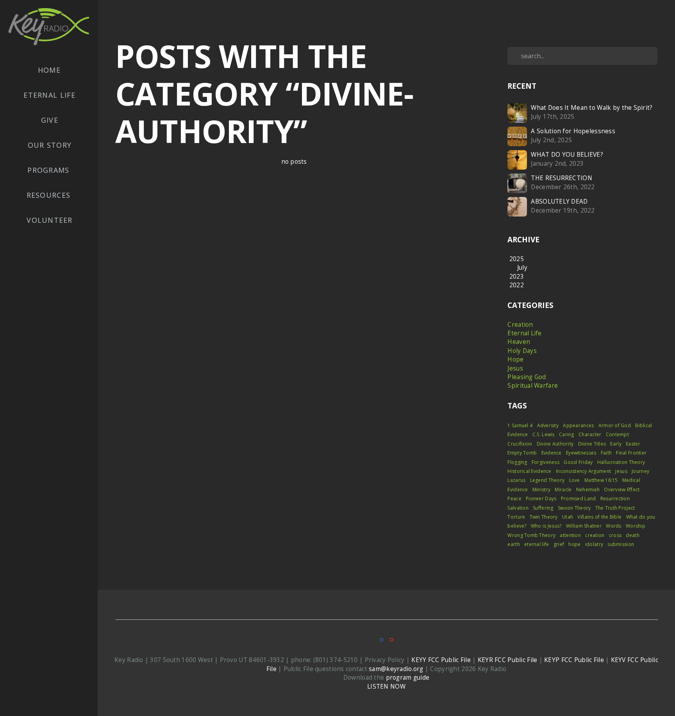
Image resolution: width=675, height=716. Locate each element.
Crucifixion (519, 443)
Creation (520, 324)
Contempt (617, 434)
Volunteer (49, 220)
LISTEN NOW (386, 686)
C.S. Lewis (543, 434)
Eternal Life (49, 95)
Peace (514, 498)
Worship (635, 526)
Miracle (563, 489)
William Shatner (584, 526)
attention (570, 535)
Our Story (49, 145)
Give (49, 120)
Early (615, 443)
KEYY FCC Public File (441, 660)
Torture (516, 517)
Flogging (517, 462)
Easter (633, 443)
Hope (515, 359)
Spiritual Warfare (532, 385)
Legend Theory (547, 480)
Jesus (515, 368)
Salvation (518, 508)
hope (574, 544)
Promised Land (578, 498)
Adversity (548, 425)
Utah (567, 517)
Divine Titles (592, 443)
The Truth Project (615, 508)
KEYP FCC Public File (574, 660)
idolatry (594, 544)
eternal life (536, 544)
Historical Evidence (529, 471)
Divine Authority (555, 443)
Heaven (518, 342)
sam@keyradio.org (396, 669)
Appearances (578, 425)
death (632, 535)
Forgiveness (545, 462)
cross (615, 535)
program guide (408, 677)
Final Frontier (631, 452)
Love (574, 480)
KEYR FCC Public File (508, 660)
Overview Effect (621, 489)
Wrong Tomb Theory (531, 535)
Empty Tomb (522, 452)
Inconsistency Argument (583, 471)
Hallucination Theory (621, 462)
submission (620, 544)
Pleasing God (526, 377)
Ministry (541, 489)
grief (559, 544)
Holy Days (522, 351)
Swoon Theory (574, 508)
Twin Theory (544, 517)
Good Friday (578, 462)
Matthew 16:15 (601, 480)
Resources (50, 195)
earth (513, 544)
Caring (566, 434)
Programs (49, 170)
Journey (640, 471)
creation (594, 535)
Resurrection (615, 498)
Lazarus (516, 480)
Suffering (543, 508)
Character (590, 434)
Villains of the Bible (599, 517)
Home (49, 70)
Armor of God (614, 425)
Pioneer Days (541, 498)
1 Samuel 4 (519, 425)
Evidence (551, 452)
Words (613, 526)
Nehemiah (588, 489)
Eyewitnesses (581, 452)
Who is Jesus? (546, 526)
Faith (606, 452)
